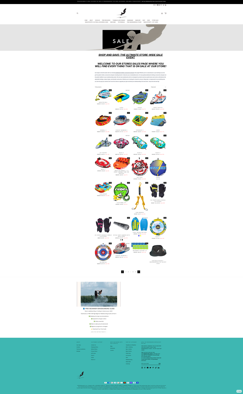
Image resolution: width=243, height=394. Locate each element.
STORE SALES (155, 20)
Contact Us (93, 345)
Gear (127, 357)
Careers (112, 350)
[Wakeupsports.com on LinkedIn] (158, 367)
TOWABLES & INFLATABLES (119, 20)
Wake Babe (128, 361)
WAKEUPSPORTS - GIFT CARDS (151, 22)
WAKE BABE (113, 22)
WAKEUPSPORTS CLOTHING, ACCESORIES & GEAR (96, 22)
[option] (121, 1)
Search (92, 355)
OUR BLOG (97, 20)
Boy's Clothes (129, 349)
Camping (128, 363)
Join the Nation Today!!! (98, 331)
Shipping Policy (94, 347)
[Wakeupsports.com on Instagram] (142, 367)
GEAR (148, 20)
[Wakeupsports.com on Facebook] (145, 367)
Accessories (128, 355)
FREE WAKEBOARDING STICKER (134, 22)
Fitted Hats (128, 353)
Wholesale (112, 348)
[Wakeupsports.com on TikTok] (156, 367)
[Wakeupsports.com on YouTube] (147, 367)
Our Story (79, 345)
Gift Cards (93, 353)
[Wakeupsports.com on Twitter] (150, 367)
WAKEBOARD (130, 20)
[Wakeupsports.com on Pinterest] (153, 367)
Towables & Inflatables (131, 345)
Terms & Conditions (81, 349)
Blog (111, 346)
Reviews (78, 351)
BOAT (144, 20)
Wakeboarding (129, 359)
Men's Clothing (129, 347)
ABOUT (91, 20)
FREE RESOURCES (106, 20)
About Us (93, 359)
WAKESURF (137, 20)
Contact (78, 347)
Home (92, 357)
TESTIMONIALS (121, 22)
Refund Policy (94, 349)
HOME (86, 20)
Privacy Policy (94, 351)
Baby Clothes (129, 351)
